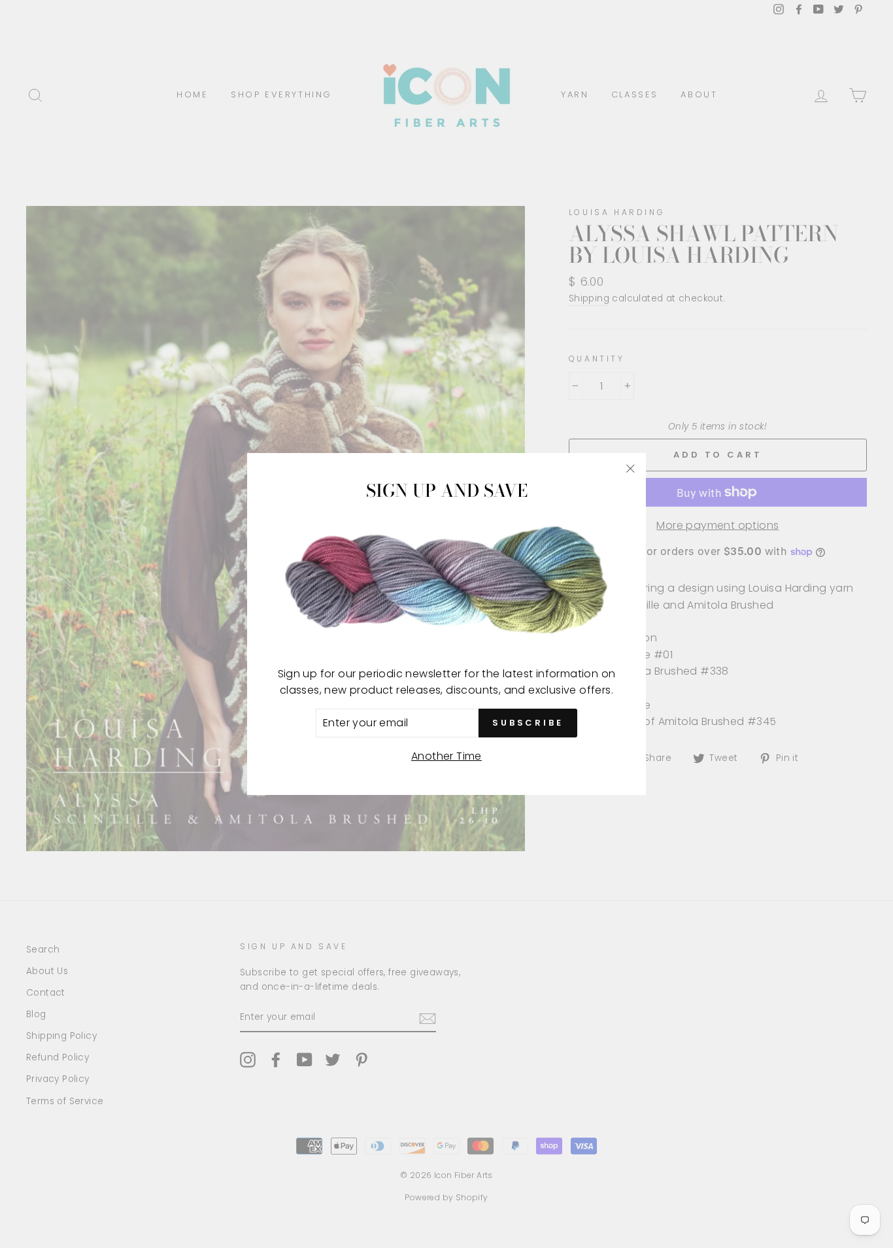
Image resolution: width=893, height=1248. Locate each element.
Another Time (446, 756)
